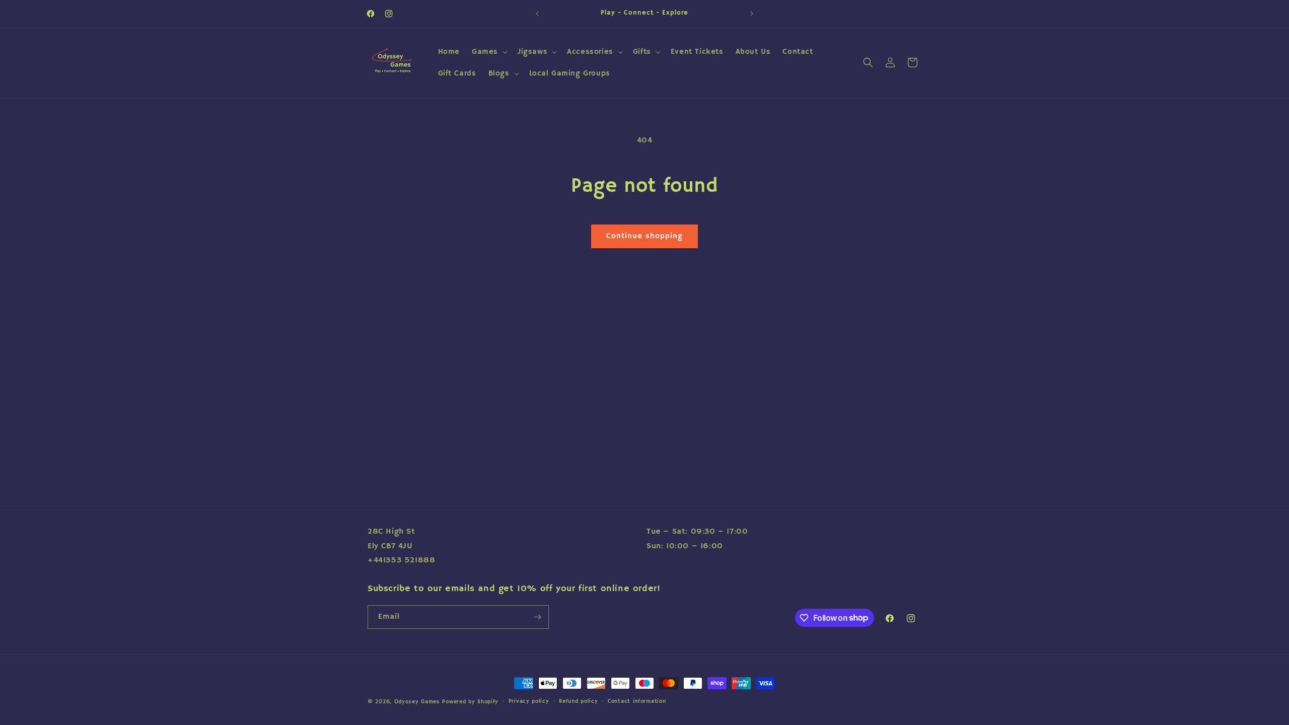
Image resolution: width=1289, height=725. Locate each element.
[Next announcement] (752, 13)
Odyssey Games (417, 701)
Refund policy (578, 701)
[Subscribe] (537, 617)
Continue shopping (644, 236)
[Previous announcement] (537, 13)
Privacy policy (529, 701)
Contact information (637, 701)
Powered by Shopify (470, 701)
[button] (489, 52)
